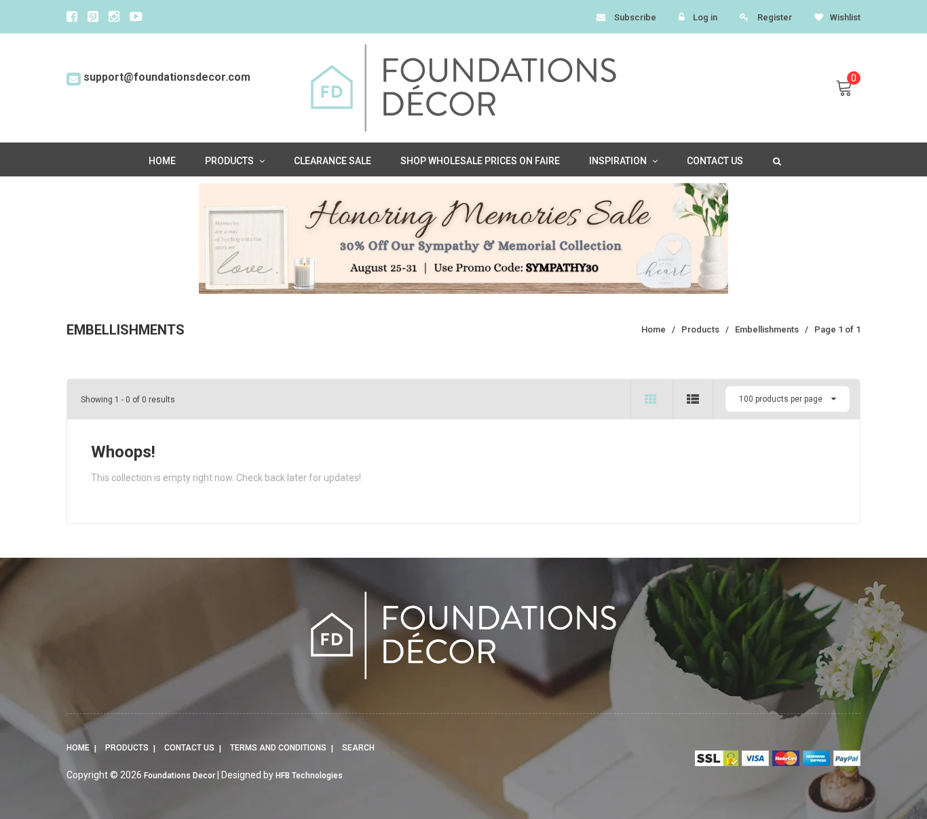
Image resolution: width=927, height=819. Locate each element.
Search (358, 748)
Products (127, 748)
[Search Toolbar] (776, 160)
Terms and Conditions (278, 748)
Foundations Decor (179, 775)
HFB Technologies (309, 775)
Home (78, 748)
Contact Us (189, 748)
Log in (705, 17)
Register (774, 17)
